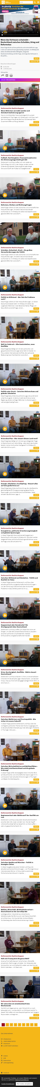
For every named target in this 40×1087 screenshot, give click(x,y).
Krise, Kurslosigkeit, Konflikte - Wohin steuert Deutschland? (18, 673)
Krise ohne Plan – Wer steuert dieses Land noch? (19, 438)
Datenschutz (7, 1060)
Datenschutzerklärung (22, 1080)
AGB (4, 1058)
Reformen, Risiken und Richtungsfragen (16, 205)
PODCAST (33, 61)
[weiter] (31, 1024)
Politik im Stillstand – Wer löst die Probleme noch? (18, 298)
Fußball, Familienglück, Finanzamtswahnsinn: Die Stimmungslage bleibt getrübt (19, 159)
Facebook (6, 1073)
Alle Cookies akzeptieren (24, 1084)
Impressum (6, 1043)
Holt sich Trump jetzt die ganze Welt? (15, 958)
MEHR (36, 58)
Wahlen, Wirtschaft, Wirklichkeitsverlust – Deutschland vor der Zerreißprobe (17, 911)
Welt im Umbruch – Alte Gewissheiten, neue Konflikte (18, 345)
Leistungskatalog (8, 1063)
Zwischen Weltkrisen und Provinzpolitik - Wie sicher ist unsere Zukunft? (18, 720)
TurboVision (14, 1046)
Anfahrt (5, 1056)
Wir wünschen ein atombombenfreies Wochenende (15, 1005)
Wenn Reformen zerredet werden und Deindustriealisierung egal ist (15, 112)
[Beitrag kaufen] (11, 75)
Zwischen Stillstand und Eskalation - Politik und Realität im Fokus (19, 579)
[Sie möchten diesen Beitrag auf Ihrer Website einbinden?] (7, 75)
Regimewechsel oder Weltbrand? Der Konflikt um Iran (20, 816)
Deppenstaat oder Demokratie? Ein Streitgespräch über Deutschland (14, 626)
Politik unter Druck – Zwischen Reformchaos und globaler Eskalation (19, 392)
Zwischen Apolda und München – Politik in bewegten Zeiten (17, 863)
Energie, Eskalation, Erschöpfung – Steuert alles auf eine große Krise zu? (19, 485)
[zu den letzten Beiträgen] (35, 1024)
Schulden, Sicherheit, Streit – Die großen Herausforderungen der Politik (16, 251)
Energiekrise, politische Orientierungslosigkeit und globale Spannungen (19, 532)
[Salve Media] (20, 9)
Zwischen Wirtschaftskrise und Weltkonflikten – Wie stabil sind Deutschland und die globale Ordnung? (19, 768)
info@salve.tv (7, 1039)
